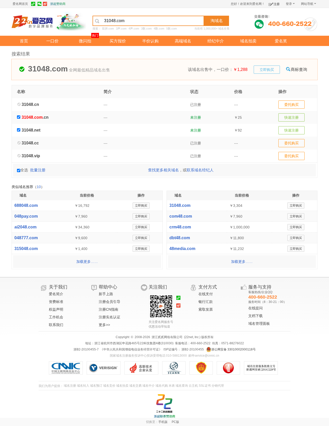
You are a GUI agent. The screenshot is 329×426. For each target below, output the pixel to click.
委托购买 (291, 105)
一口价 (52, 41)
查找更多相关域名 (163, 170)
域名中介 (148, 385)
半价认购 (150, 41)
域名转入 (83, 385)
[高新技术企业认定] (143, 368)
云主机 (193, 385)
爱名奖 (281, 41)
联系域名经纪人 (200, 170)
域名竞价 (109, 385)
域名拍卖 (248, 41)
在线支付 (205, 294)
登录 (289, 4)
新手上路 (106, 294)
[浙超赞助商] (70, 21)
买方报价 (117, 41)
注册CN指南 (108, 309)
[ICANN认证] (176, 368)
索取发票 (205, 309)
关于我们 (58, 287)
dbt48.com (179, 238)
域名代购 (162, 385)
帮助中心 (108, 287)
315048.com (26, 248)
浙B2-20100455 (192, 349)
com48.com (180, 216)
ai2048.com (25, 227)
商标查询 (299, 69)
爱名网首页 (20, 4)
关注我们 (158, 287)
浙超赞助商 (58, 4)
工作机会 (56, 317)
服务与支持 (259, 287)
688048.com (26, 205)
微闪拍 (85, 41)
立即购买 (267, 70)
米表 (172, 385)
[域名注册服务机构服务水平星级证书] (231, 368)
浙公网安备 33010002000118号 (233, 349)
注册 (276, 4)
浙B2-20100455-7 (86, 349)
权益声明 (56, 309)
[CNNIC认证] (68, 368)
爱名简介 (56, 294)
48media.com (182, 248)
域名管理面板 (259, 323)
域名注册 (70, 385)
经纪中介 (215, 41)
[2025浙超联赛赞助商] (164, 406)
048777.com (26, 238)
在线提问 (255, 308)
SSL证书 (205, 385)
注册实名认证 (109, 317)
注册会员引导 (109, 302)
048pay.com (26, 216)
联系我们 (56, 325)
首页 (24, 41)
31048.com (179, 205)
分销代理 (218, 385)
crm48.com (180, 227)
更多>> (104, 325)
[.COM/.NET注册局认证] (105, 368)
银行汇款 (205, 302)
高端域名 (183, 41)
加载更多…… (87, 262)
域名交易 (135, 385)
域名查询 (182, 385)
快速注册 (291, 117)
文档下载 (255, 316)
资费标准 (56, 302)
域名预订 (96, 385)
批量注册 (37, 170)
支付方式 (207, 287)
